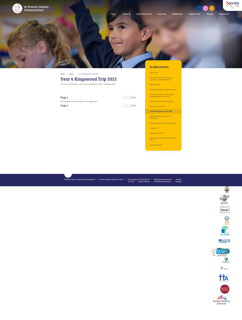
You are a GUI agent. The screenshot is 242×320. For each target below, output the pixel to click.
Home (62, 74)
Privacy (131, 181)
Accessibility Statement (162, 181)
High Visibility (143, 181)
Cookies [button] (179, 179)
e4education (166, 179)
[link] (123, 97)
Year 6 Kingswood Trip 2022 (88, 74)
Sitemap (178, 181)
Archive (133, 97)
